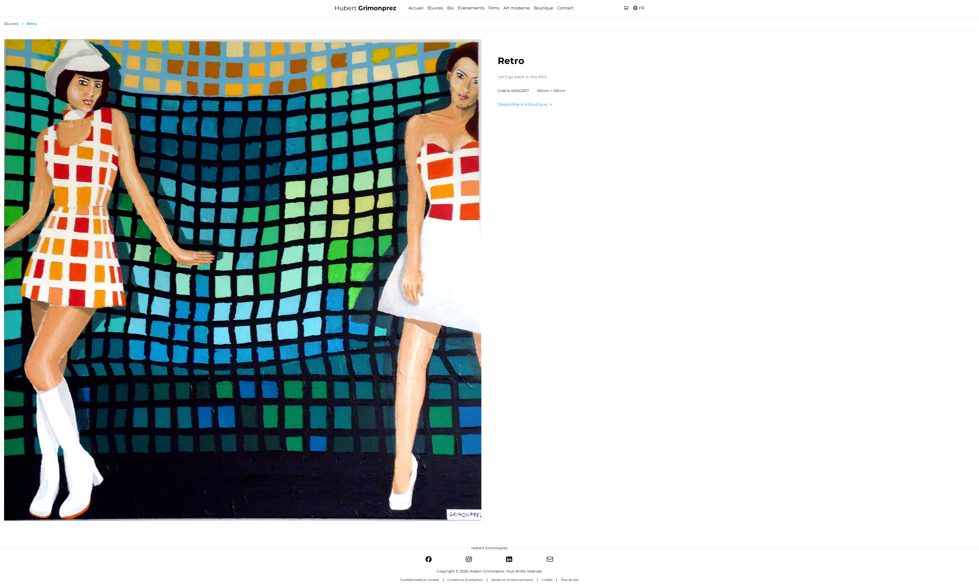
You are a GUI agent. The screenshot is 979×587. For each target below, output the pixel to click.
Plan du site (570, 580)
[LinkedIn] (509, 560)
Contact (565, 8)
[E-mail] (549, 560)
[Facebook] (429, 560)
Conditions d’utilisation (465, 580)
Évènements (471, 8)
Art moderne (517, 8)
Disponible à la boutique (523, 104)
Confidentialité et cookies (419, 580)
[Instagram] (469, 560)
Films (493, 8)
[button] (639, 8)
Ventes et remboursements (512, 580)
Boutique (543, 8)
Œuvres (435, 8)
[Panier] (626, 8)
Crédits (547, 580)
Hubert (365, 8)
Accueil (415, 8)
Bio (450, 8)
